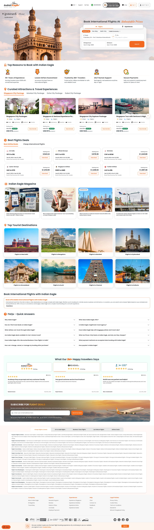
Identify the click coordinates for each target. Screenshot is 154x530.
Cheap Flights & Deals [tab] (40, 429)
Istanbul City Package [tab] (35, 93)
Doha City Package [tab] (54, 93)
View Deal (45, 157)
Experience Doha (74, 505)
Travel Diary (31, 505)
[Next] (148, 116)
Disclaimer (113, 508)
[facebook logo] (123, 519)
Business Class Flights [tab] (79, 429)
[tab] (99, 26)
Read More (9, 306)
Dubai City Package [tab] (73, 93)
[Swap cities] (113, 36)
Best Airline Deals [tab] (11, 144)
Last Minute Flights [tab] (98, 429)
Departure (88, 43)
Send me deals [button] (77, 413)
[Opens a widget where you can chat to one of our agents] (6, 527)
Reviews (51, 503)
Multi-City (103, 31)
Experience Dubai (74, 508)
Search (137, 44)
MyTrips (87, 5)
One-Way (95, 31)
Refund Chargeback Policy (117, 510)
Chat (91, 500)
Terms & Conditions (115, 505)
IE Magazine (31, 503)
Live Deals (51, 508)
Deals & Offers (53, 505)
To (117, 35)
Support (80, 5)
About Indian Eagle (33, 500)
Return (110, 43)
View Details (32, 129)
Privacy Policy (114, 500)
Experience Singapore (75, 500)
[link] (21, 242)
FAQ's (91, 508)
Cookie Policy (114, 503)
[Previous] (6, 116)
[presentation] (99, 26)
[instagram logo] (127, 519)
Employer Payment (54, 510)
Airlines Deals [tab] (116, 429)
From (86, 35)
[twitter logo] (119, 519)
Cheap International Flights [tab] (34, 144)
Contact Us (93, 503)
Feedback (92, 505)
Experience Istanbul (74, 503)
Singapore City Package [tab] (14, 93)
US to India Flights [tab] (60, 429)
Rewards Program (54, 500)
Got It (125, 526)
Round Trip (86, 31)
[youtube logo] (115, 519)
